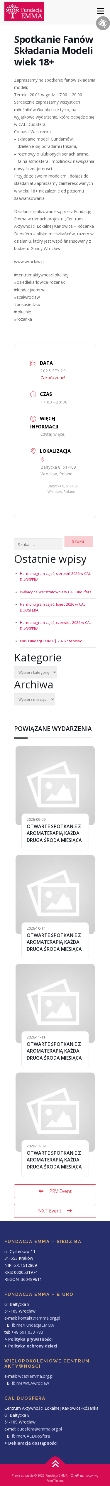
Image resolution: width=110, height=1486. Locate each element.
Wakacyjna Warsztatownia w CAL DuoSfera (56, 592)
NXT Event (49, 1211)
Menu (100, 11)
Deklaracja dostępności (32, 1443)
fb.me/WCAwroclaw (30, 1383)
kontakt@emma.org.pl (39, 1318)
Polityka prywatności (30, 1339)
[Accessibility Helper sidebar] (103, 23)
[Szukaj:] (38, 544)
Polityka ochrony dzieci (32, 1346)
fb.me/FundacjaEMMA (33, 1325)
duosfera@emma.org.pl (39, 1429)
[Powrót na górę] (55, 1464)
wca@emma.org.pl (35, 1376)
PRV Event (60, 1191)
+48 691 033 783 (27, 1332)
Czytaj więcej (52, 434)
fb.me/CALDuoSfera (31, 1436)
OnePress (77, 1475)
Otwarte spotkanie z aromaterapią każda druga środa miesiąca (54, 833)
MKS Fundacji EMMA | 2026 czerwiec (51, 641)
